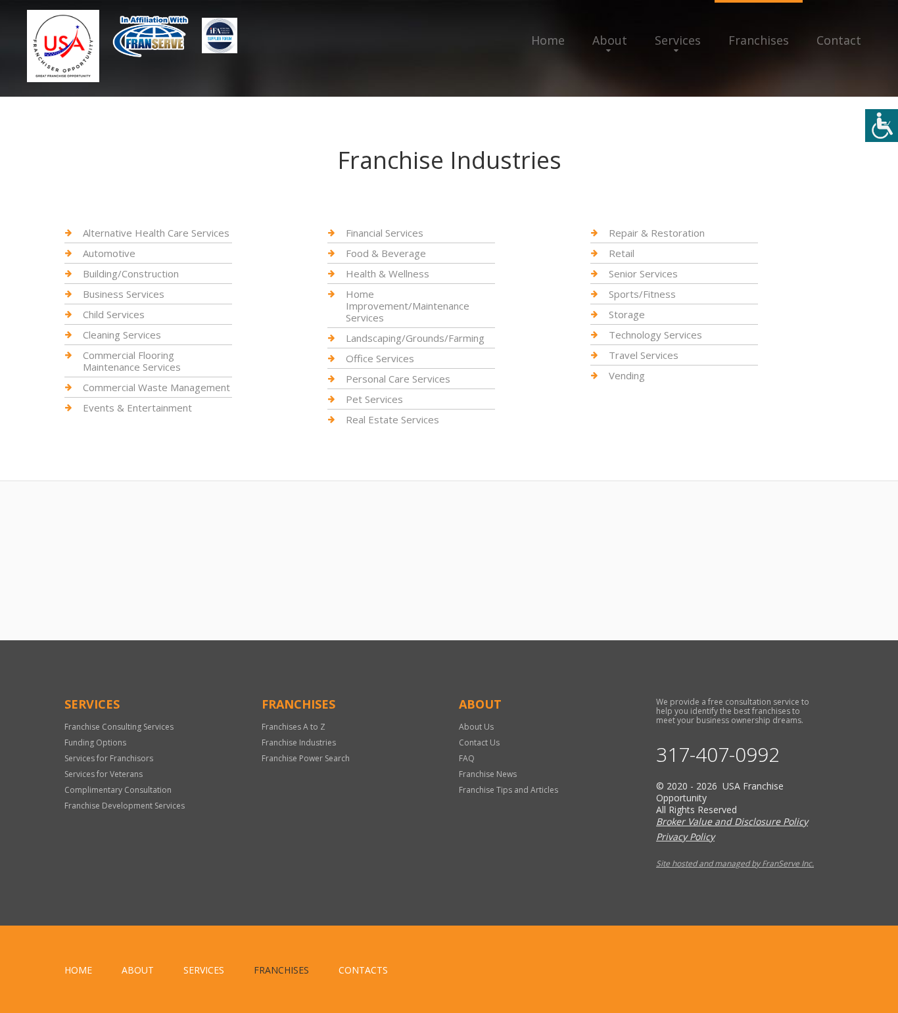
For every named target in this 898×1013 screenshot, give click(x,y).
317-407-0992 (718, 755)
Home (548, 40)
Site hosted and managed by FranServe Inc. (735, 863)
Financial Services (384, 233)
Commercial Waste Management (156, 387)
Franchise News (488, 774)
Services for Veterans (103, 774)
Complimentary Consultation (118, 789)
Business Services (123, 293)
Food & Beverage (386, 253)
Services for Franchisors (108, 758)
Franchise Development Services (124, 805)
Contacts (363, 970)
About (609, 40)
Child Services (114, 314)
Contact (838, 40)
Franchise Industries (299, 742)
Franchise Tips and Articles (508, 789)
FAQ (467, 758)
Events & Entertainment (137, 407)
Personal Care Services (398, 378)
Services (678, 40)
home (78, 970)
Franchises (758, 40)
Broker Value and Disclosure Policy (732, 821)
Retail (621, 253)
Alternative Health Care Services (156, 233)
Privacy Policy (685, 836)
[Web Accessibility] (881, 125)
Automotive (109, 253)
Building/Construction (131, 273)
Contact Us (479, 742)
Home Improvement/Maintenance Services (407, 305)
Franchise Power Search (306, 758)
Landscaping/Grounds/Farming (415, 337)
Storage (627, 314)
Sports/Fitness (642, 293)
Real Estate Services (392, 419)
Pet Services (374, 399)
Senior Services (643, 273)
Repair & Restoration (657, 233)
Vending (627, 375)
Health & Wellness (387, 273)
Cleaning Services (122, 334)
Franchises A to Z (293, 726)
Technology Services (655, 334)
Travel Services (643, 355)
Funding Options (95, 742)
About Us (476, 726)
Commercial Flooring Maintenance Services (132, 360)
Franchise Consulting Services (119, 726)
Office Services (380, 358)
